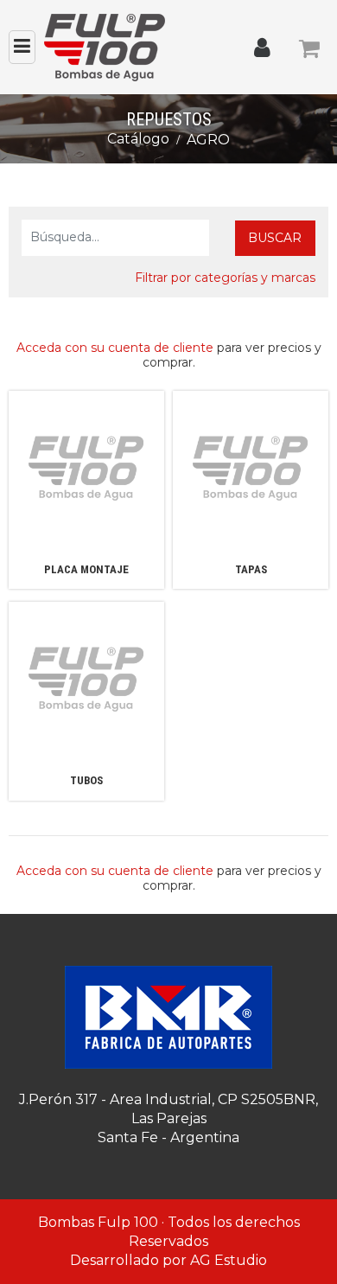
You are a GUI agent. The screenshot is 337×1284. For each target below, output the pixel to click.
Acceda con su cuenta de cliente (114, 347)
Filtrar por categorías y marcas (225, 277)
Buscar (275, 238)
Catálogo (138, 139)
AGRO (208, 139)
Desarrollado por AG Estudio (168, 1260)
